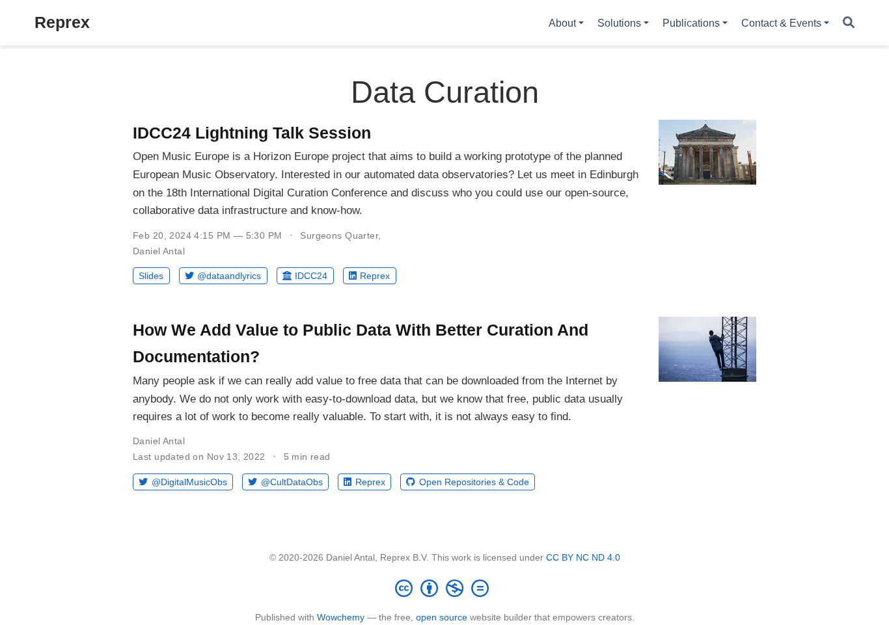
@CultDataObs (292, 482)
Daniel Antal (159, 251)
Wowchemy (340, 617)
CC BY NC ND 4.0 (583, 557)
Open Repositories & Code (474, 482)
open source (441, 617)
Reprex (62, 22)
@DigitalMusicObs (189, 482)
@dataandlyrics (229, 276)
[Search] (849, 23)
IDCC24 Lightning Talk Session (252, 133)
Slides (151, 276)
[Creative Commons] (444, 587)
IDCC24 (311, 276)
